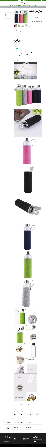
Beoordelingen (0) (19, 28)
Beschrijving (15, 28)
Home (4, 7)
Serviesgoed (19, 5)
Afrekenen (15, 440)
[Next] (26, 16)
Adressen (15, 439)
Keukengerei (11, 5)
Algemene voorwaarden (26, 438)
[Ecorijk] (23, 2)
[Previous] (14, 16)
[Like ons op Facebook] (4, 441)
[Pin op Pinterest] (32, 26)
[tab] (15, 28)
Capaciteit (30, 17)
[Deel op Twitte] (30, 26)
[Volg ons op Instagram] (5, 441)
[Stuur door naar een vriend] (31, 26)
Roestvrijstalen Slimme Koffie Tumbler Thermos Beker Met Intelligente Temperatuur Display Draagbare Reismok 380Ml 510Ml (24, 413)
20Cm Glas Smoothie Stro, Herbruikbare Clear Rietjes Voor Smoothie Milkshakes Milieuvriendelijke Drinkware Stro (17, 413)
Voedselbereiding (24, 5)
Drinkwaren (28, 5)
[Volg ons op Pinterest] (8, 441)
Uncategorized (5, 15)
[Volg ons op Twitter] (41, 0)
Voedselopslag (16, 5)
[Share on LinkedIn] (33, 26)
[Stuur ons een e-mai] (7, 441)
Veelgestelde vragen (25, 439)
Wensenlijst (15, 438)
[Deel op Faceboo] (29, 26)
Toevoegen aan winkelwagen (37, 21)
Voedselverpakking (33, 5)
